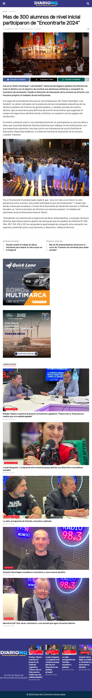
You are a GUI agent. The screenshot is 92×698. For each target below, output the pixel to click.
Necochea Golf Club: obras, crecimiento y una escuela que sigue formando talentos (39, 623)
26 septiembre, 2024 (10, 29)
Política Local (11, 409)
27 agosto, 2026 (9, 419)
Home (5, 11)
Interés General (12, 516)
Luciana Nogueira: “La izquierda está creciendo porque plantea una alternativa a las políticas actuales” (53, 664)
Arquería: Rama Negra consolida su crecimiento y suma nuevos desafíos (34, 572)
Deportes (9, 567)
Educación (12, 11)
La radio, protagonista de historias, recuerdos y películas (27, 521)
